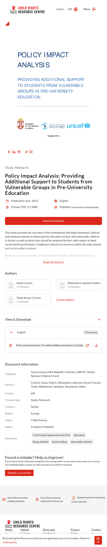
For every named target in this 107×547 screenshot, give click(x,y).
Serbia (34, 406)
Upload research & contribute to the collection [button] (88, 499)
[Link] (26, 152)
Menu (86, 9)
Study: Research (40, 400)
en (70, 9)
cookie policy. (10, 542)
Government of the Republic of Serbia (53, 372)
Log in (60, 9)
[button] (28, 532)
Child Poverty (39, 420)
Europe (35, 413)
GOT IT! (98, 540)
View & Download (53, 220)
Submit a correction (19, 472)
